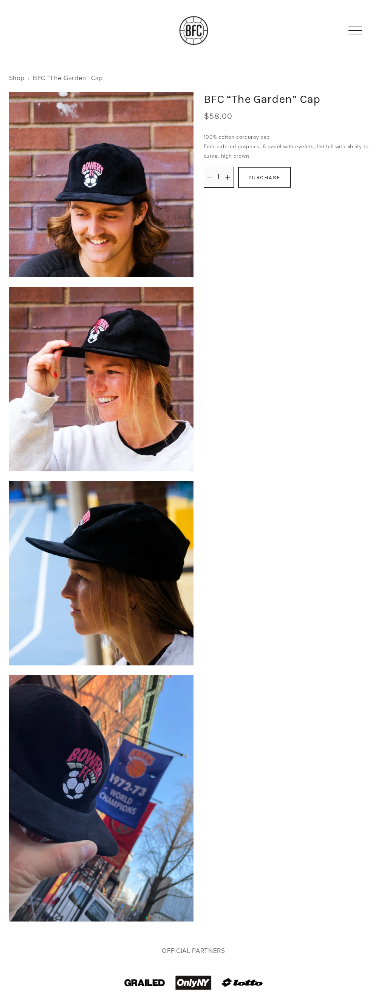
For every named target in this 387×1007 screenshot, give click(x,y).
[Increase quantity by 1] (227, 177)
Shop (17, 77)
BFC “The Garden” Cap (68, 77)
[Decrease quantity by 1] (209, 177)
